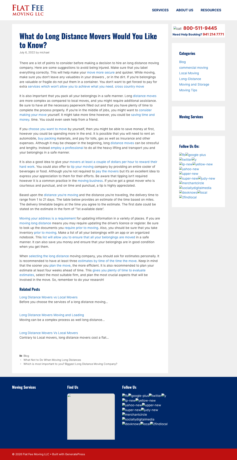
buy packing (47, 138)
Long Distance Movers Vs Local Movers (48, 333)
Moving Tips (188, 90)
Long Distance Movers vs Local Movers (48, 297)
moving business (90, 181)
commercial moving (193, 67)
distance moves (144, 96)
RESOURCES (211, 10)
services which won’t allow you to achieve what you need (70, 86)
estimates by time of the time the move (107, 261)
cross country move (129, 86)
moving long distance (35, 223)
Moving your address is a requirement (47, 218)
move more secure (101, 72)
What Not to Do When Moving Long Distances (52, 359)
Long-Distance (190, 79)
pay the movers (107, 171)
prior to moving (45, 232)
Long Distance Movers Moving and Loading (51, 315)
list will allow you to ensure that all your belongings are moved (89, 237)
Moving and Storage (194, 84)
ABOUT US (184, 10)
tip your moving (82, 166)
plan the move (60, 265)
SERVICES (160, 10)
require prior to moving (81, 228)
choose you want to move (48, 129)
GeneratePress (75, 454)
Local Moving (189, 73)
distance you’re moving (61, 195)
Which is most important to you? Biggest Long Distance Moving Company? (70, 363)
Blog (26, 355)
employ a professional (67, 148)
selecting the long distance (49, 256)
